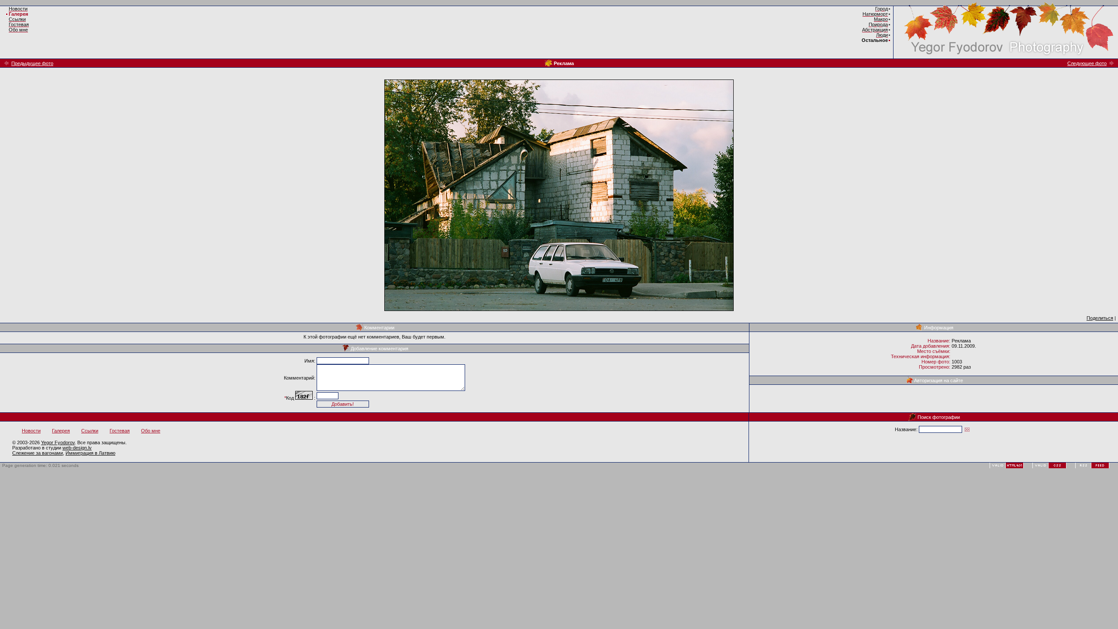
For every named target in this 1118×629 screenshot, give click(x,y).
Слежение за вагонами (37, 453)
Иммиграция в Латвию (90, 453)
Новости (31, 430)
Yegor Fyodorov (58, 442)
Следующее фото (1087, 63)
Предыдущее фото (32, 63)
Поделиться (1100, 318)
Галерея (18, 14)
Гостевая (120, 430)
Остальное (875, 40)
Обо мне (150, 430)
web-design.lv (77, 447)
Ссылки (89, 430)
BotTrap (94, 465)
